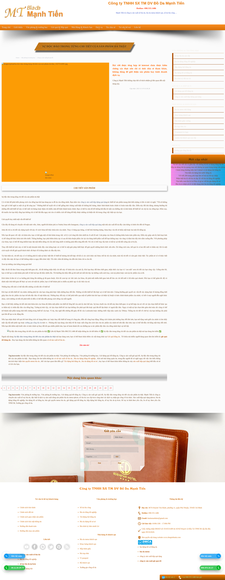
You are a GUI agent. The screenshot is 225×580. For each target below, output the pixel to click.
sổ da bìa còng (169, 13)
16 (74, 388)
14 (64, 388)
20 (95, 388)
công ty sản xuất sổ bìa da (135, 13)
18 (85, 388)
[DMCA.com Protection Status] (145, 544)
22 (105, 388)
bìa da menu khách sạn (154, 13)
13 (59, 388)
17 (79, 388)
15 (69, 388)
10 (43, 388)
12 (53, 388)
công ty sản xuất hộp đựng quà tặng (94, 202)
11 (48, 388)
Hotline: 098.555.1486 (146, 8)
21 (100, 388)
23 (111, 388)
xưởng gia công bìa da (33, 323)
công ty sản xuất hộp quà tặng (90, 225)
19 (90, 388)
